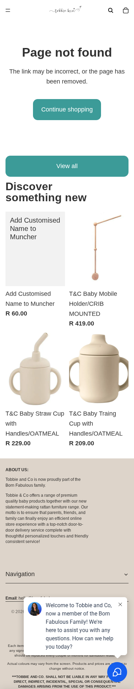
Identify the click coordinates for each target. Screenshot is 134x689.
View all (67, 166)
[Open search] (110, 10)
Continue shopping (67, 109)
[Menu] (8, 10)
